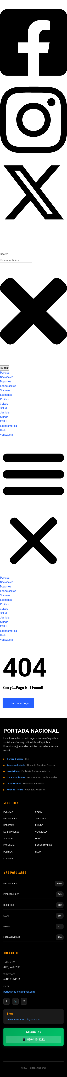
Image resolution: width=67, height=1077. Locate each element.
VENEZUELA (41, 832)
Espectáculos (8, 386)
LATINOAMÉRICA (43, 845)
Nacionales (6, 377)
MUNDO (39, 825)
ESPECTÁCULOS (11, 832)
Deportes (5, 381)
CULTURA (8, 858)
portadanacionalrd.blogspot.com (23, 1019)
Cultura (4, 403)
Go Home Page (19, 703)
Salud (3, 408)
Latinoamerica (8, 425)
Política (4, 399)
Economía (6, 394)
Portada (4, 372)
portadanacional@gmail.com (19, 991)
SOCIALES (8, 838)
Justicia (4, 412)
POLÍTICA (8, 851)
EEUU (3, 421)
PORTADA (8, 812)
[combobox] (16, 260)
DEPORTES (8, 825)
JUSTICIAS (40, 818)
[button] (33, 508)
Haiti (2, 430)
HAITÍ (38, 838)
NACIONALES (10, 818)
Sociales (5, 390)
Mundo (4, 417)
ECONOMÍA (9, 845)
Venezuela (6, 434)
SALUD (38, 812)
